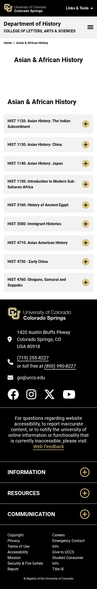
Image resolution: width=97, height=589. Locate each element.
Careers (58, 535)
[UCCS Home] (32, 8)
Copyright (16, 535)
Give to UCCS (63, 552)
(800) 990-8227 (60, 366)
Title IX (58, 569)
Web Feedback (48, 446)
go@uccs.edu (31, 377)
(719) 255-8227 (33, 358)
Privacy (14, 541)
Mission (14, 557)
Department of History (32, 24)
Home (8, 43)
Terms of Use (18, 546)
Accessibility (18, 552)
